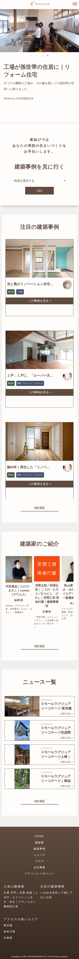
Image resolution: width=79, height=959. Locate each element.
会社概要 (39, 867)
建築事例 (39, 848)
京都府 (8, 937)
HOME (39, 836)
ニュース (39, 854)
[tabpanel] (39, 30)
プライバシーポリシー (39, 873)
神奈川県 (9, 931)
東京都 (8, 925)
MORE (39, 508)
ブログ (39, 861)
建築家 (39, 842)
